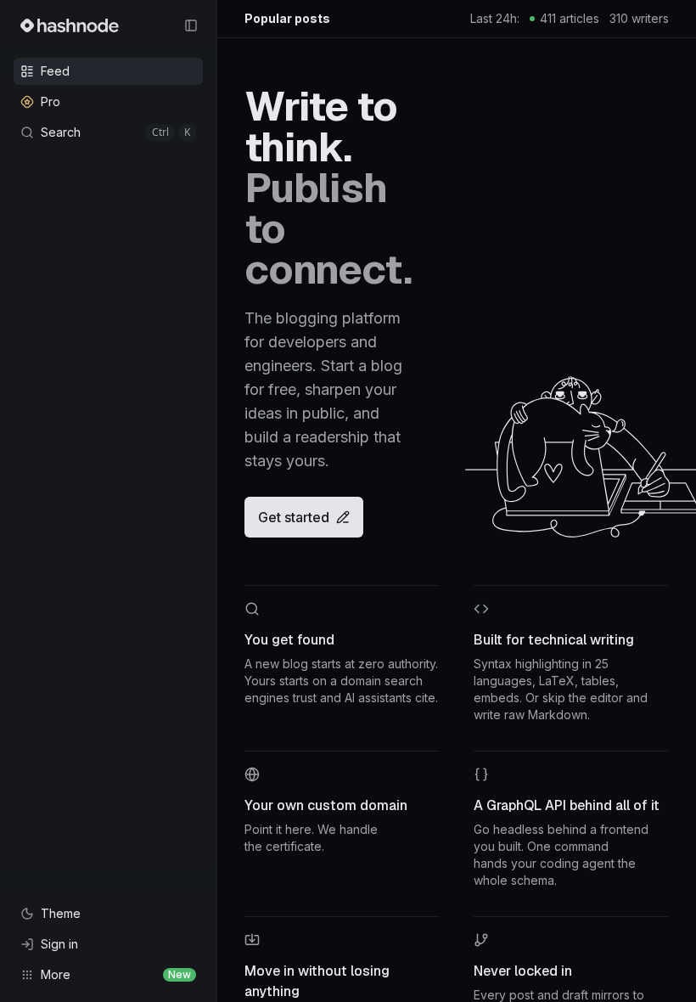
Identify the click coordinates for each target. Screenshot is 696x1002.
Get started (293, 517)
